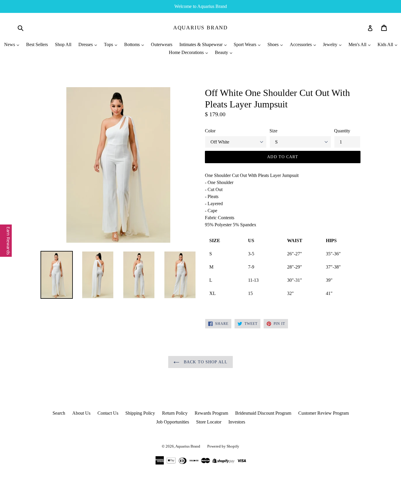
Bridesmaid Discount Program (263, 413)
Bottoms (132, 44)
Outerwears (161, 44)
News (10, 44)
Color (210, 130)
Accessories (301, 44)
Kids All (386, 44)
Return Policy (175, 413)
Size (273, 130)
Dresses (86, 44)
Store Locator (208, 421)
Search (59, 413)
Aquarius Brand (200, 28)
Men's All (358, 44)
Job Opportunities (172, 421)
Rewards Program (211, 413)
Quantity (342, 130)
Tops (109, 44)
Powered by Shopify (223, 446)
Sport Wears (245, 44)
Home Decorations (187, 52)
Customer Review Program (323, 413)
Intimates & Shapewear (201, 44)
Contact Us (107, 413)
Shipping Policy (140, 413)
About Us (81, 413)
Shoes (273, 44)
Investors (236, 421)
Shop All (63, 44)
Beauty (222, 52)
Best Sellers (37, 44)
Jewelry (330, 44)
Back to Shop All (205, 362)
